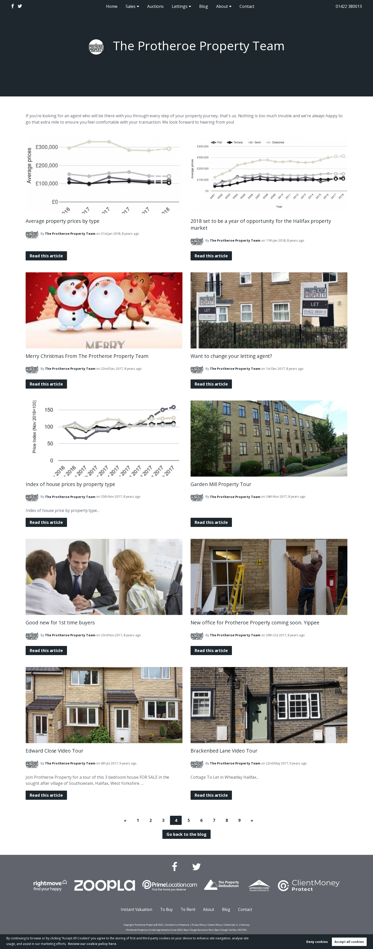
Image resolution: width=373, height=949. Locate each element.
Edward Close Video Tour (54, 750)
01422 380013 (349, 6)
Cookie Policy (215, 924)
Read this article (46, 256)
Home (111, 6)
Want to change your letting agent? (231, 356)
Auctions (155, 6)
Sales (130, 6)
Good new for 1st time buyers (60, 622)
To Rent (188, 909)
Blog (203, 6)
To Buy (166, 909)
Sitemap (245, 924)
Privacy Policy (199, 924)
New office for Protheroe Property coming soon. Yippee (255, 622)
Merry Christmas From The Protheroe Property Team (87, 356)
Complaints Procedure (177, 924)
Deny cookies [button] (317, 942)
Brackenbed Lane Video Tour (224, 750)
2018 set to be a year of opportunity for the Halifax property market (261, 224)
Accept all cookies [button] (349, 942)
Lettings (180, 6)
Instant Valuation (136, 909)
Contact (247, 6)
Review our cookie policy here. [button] (92, 944)
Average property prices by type (62, 221)
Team (70, 233)
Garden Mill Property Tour (221, 484)
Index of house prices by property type (70, 484)
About (222, 6)
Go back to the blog (186, 834)
